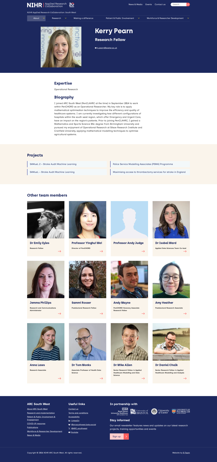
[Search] (188, 4)
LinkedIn (75, 420)
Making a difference (83, 18)
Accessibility (74, 417)
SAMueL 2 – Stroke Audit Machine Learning (53, 164)
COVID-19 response (36, 423)
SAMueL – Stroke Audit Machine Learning (52, 172)
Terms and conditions (78, 413)
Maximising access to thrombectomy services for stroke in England (149, 172)
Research (56, 18)
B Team (186, 453)
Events (148, 4)
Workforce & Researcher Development (165, 18)
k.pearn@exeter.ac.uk (107, 48)
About (36, 18)
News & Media (135, 4)
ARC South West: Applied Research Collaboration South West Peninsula (46, 5)
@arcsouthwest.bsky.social (83, 424)
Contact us (160, 4)
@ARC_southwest (79, 428)
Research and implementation (41, 413)
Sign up (117, 436)
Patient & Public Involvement (120, 18)
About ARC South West (37, 409)
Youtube (74, 432)
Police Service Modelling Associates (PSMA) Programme (143, 164)
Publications (32, 427)
